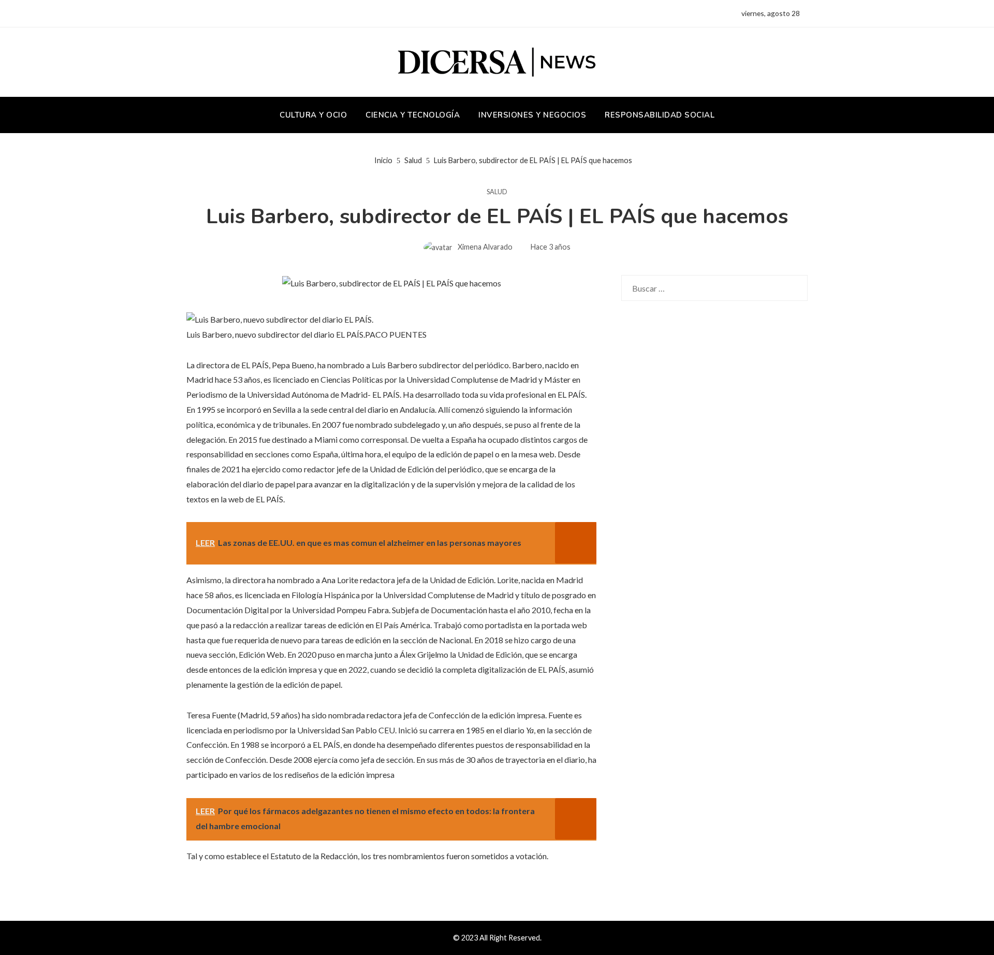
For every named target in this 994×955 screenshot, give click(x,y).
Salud (497, 192)
